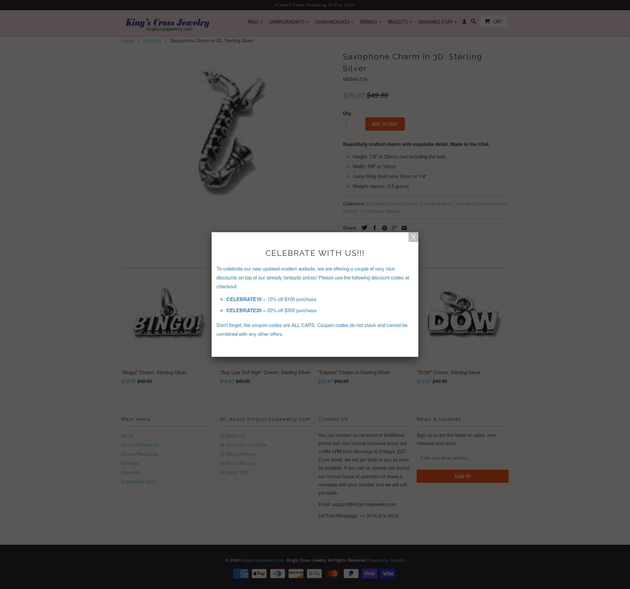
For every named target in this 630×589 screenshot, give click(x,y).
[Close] (413, 237)
